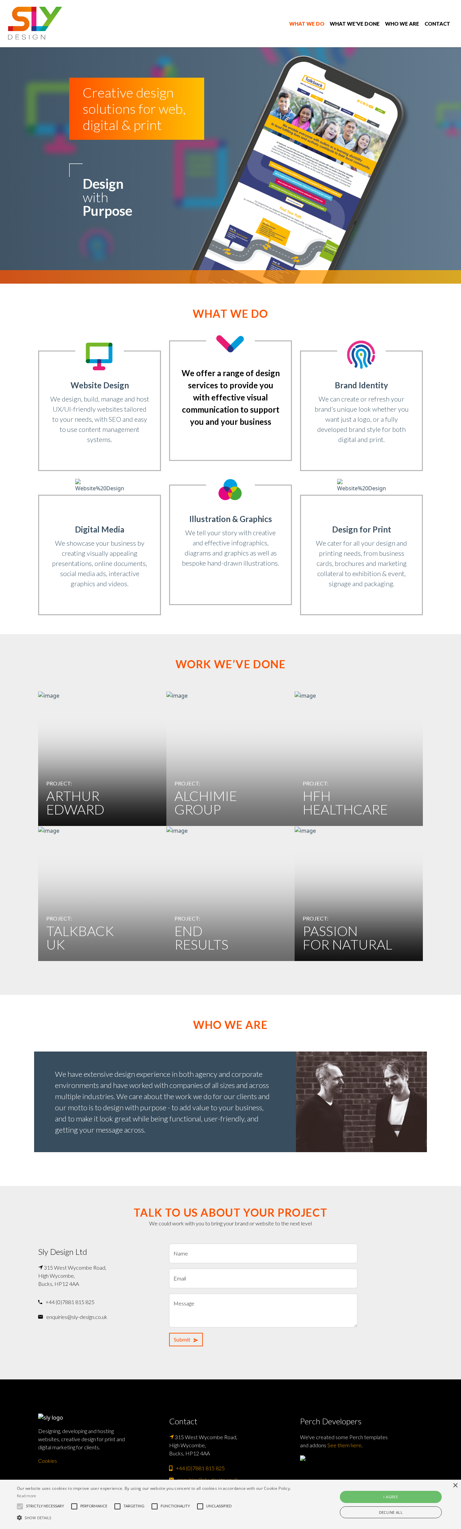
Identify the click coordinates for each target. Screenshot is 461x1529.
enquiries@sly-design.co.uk (76, 1317)
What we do (306, 24)
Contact (437, 24)
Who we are (402, 24)
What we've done (355, 24)
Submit (182, 1339)
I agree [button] (390, 1496)
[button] (156, 1517)
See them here (344, 1445)
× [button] (455, 1485)
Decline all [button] (391, 1512)
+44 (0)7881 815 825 (70, 1302)
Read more (26, 1495)
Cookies (47, 1460)
